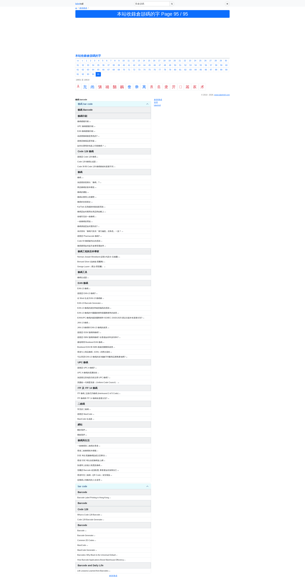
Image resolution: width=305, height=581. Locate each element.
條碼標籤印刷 (84, 121)
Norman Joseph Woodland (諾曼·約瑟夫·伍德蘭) (98, 257)
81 (180, 70)
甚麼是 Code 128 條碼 (87, 157)
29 (221, 61)
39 (119, 65)
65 (98, 70)
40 (124, 65)
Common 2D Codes (86, 540)
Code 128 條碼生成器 (87, 162)
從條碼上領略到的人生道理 (89, 480)
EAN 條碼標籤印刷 (86, 131)
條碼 (80, 177)
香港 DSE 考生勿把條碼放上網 (91, 460)
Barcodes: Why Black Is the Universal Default (97, 555)
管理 (156, 102)
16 (154, 61)
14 (144, 61)
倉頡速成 (83, 8)
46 (155, 65)
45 (149, 65)
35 (98, 65)
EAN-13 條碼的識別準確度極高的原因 (94, 308)
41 (129, 65)
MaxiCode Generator (87, 550)
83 (190, 70)
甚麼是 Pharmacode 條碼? (89, 236)
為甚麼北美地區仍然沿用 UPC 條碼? (93, 378)
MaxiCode (82, 545)
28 (216, 61)
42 (134, 65)
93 (88, 74)
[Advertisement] (152, 35)
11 (129, 61)
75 (149, 70)
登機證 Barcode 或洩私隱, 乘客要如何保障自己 (98, 470)
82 (185, 70)
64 (93, 70)
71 (129, 70)
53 (190, 65)
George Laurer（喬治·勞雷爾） (91, 267)
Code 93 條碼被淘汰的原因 (89, 241)
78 (165, 70)
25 (200, 61)
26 (205, 61)
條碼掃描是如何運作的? (88, 226)
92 (83, 74)
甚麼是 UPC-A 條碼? (87, 368)
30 (226, 61)
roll (157, 105)
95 (98, 74)
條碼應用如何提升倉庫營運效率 (91, 246)
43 (139, 65)
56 (206, 65)
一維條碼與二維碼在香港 (88, 446)
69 (119, 70)
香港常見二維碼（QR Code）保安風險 (94, 475)
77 (160, 70)
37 (108, 65)
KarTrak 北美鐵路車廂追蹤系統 (91, 207)
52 (185, 65)
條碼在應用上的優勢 (86, 197)
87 (211, 70)
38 (114, 65)
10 (123, 61)
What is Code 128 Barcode (89, 515)
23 (190, 61)
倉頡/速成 (113, 576)
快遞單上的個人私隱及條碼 (89, 465)
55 (201, 65)
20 (175, 61)
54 (196, 65)
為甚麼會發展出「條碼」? (89, 182)
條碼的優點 (83, 192)
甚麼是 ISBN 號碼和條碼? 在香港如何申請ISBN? (98, 337)
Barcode (81, 531)
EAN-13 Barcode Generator (90, 303)
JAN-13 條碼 (83, 323)
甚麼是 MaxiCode (85, 414)
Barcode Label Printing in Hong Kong (94, 498)
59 (221, 65)
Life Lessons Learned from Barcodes (93, 571)
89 (221, 70)
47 (160, 65)
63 (88, 70)
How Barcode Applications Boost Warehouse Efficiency (101, 560)
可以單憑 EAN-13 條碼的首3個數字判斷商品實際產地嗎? (102, 357)
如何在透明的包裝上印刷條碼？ (91, 146)
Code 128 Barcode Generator (90, 520)
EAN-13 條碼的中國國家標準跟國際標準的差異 (98, 313)
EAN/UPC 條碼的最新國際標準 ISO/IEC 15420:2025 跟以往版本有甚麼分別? (110, 318)
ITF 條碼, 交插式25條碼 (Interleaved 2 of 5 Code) (98, 393)
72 (134, 70)
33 (88, 65)
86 (206, 70)
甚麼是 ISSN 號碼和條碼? (89, 332)
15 (149, 61)
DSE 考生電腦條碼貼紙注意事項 (92, 456)
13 (139, 61)
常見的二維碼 (84, 409)
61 (78, 70)
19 (169, 61)
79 (170, 70)
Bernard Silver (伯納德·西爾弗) (91, 262)
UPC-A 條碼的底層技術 (88, 373)
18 (164, 61)
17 (159, 61)
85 (201, 70)
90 (226, 70)
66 (103, 70)
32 (83, 65)
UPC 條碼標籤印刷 (86, 126)
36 (103, 65)
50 (175, 65)
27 (210, 61)
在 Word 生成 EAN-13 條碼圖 (90, 298)
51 (180, 65)
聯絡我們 (82, 435)
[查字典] (172, 3)
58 (216, 65)
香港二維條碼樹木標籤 (87, 451)
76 (155, 70)
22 (185, 61)
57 (211, 65)
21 (180, 61)
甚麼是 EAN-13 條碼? (87, 293)
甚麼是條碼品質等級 (86, 141)
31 (78, 65)
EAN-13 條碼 (83, 288)
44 (144, 65)
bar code (82, 486)
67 (108, 70)
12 (134, 61)
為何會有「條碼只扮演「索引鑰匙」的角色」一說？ (100, 231)
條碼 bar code (85, 104)
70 (124, 70)
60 (226, 65)
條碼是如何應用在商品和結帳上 (91, 212)
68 (114, 70)
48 (165, 65)
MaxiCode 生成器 (85, 419)
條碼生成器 (83, 278)
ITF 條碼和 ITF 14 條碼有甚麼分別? (93, 398)
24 (195, 61)
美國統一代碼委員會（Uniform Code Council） (98, 382)
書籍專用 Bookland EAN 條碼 (90, 342)
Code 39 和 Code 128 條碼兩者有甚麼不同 (96, 167)
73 (139, 70)
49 (170, 65)
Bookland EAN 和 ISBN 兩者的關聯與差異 (96, 347)
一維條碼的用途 (85, 221)
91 (78, 74)
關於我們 (82, 430)
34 (93, 65)
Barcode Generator (86, 535)
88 (216, 70)
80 (175, 70)
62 (83, 70)
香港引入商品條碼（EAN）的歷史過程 (94, 352)
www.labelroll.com (222, 95)
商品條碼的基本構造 (86, 187)
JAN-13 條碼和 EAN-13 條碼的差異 (93, 328)
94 (93, 74)
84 (196, 70)
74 (144, 70)
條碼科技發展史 (85, 202)
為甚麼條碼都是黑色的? (88, 136)
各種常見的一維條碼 (86, 217)
